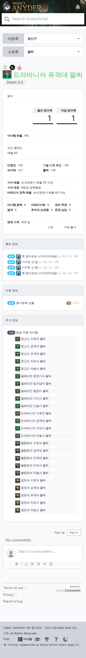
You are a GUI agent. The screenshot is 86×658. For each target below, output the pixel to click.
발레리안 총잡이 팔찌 (35, 391)
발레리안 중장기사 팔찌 (36, 376)
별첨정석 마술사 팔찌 (35, 473)
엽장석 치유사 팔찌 (33, 502)
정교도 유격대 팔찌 (33, 353)
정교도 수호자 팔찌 (33, 338)
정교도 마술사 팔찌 (33, 368)
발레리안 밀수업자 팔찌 (36, 383)
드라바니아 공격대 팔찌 (36, 420)
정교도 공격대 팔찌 (33, 346)
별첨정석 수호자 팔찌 (35, 443)
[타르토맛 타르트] (12, 67)
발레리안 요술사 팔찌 (35, 406)
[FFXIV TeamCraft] (5, 67)
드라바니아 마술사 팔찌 (36, 435)
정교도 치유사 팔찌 (33, 361)
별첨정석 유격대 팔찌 (35, 458)
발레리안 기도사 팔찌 (35, 398)
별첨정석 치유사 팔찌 (35, 465)
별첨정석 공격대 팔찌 (35, 450)
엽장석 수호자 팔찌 (33, 480)
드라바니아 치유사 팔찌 (36, 428)
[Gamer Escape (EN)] (19, 67)
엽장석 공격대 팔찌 (33, 487)
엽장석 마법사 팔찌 (33, 510)
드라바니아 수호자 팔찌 (36, 413)
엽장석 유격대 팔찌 (33, 495)
